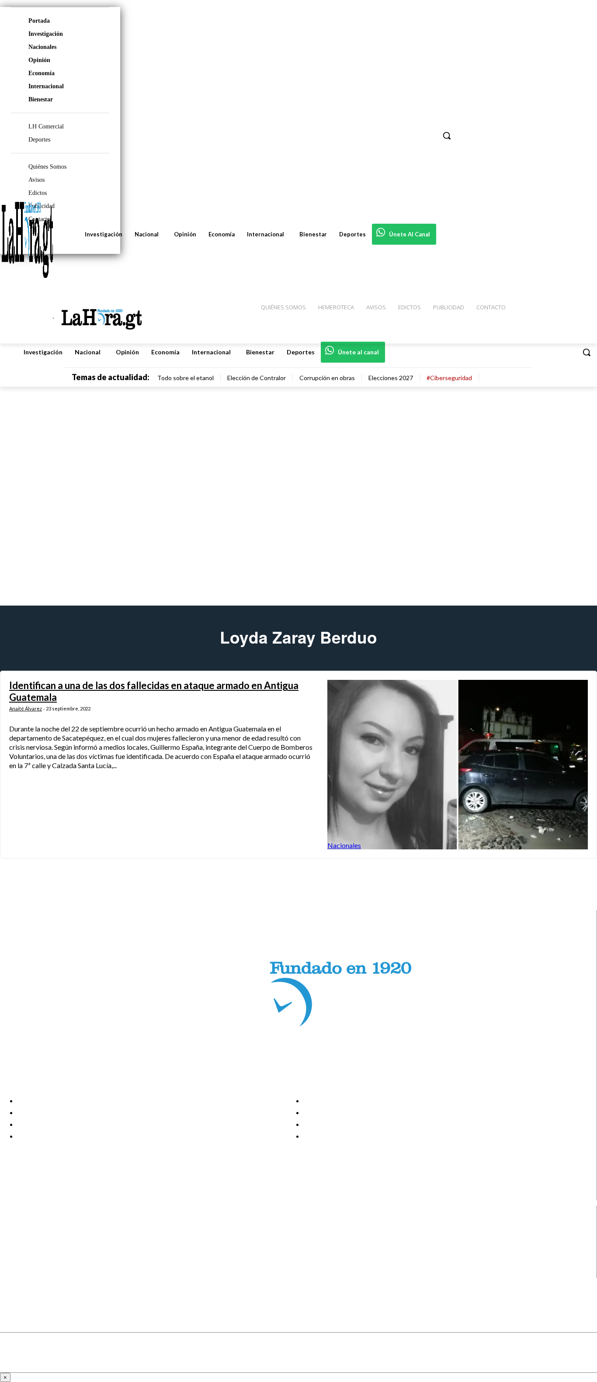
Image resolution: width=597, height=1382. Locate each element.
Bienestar (40, 99)
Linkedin (39, 1250)
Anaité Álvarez (25, 708)
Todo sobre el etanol (185, 377)
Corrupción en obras (327, 377)
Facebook (41, 1228)
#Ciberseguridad (449, 377)
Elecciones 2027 (390, 377)
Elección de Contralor (256, 377)
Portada (39, 20)
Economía (41, 73)
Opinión (39, 60)
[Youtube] (14, 1272)
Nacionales (42, 47)
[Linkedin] (14, 1250)
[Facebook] (14, 1228)
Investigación (45, 34)
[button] (586, 352)
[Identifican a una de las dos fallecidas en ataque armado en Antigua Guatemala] (457, 764)
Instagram (41, 1239)
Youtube (39, 1272)
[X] (14, 1261)
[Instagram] (14, 1239)
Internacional (46, 86)
